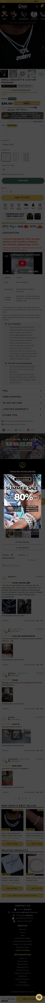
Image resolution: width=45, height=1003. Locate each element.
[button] (39, 997)
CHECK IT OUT (22, 520)
